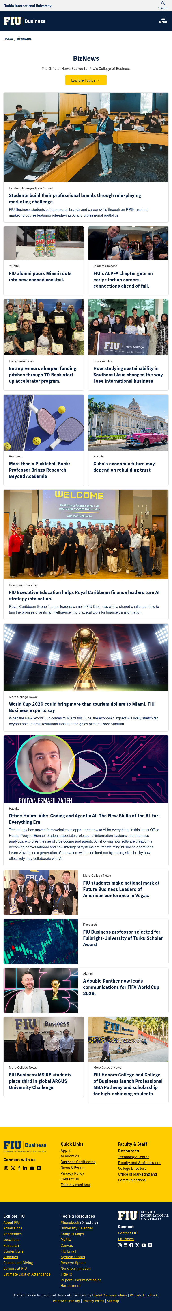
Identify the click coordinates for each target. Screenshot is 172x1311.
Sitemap (113, 1301)
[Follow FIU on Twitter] (138, 1245)
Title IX (66, 1274)
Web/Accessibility (66, 1301)
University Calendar (77, 1228)
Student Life (13, 1251)
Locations (11, 1239)
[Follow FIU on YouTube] (144, 1245)
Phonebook (70, 1222)
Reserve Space (73, 1262)
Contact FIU (128, 1233)
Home (8, 39)
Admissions (12, 1228)
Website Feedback (144, 1295)
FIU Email (68, 1251)
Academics (70, 1156)
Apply (65, 1150)
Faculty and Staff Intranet (139, 1162)
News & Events (73, 1167)
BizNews (24, 39)
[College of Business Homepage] (24, 21)
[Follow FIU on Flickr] (151, 1245)
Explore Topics (83, 80)
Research (11, 1245)
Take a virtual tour (75, 1184)
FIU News (126, 1239)
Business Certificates (78, 1162)
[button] (163, 21)
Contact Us (70, 1179)
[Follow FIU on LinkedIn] (126, 1245)
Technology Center (133, 1157)
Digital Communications (109, 1295)
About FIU (11, 1222)
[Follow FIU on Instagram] (121, 1245)
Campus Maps (72, 1234)
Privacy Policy (72, 1173)
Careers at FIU (15, 1268)
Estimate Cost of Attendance (27, 1274)
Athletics (10, 1257)
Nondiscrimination (76, 1268)
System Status (73, 1257)
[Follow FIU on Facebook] (132, 1245)
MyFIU (66, 1239)
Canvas (67, 1245)
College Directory (132, 1168)
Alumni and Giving (18, 1262)
